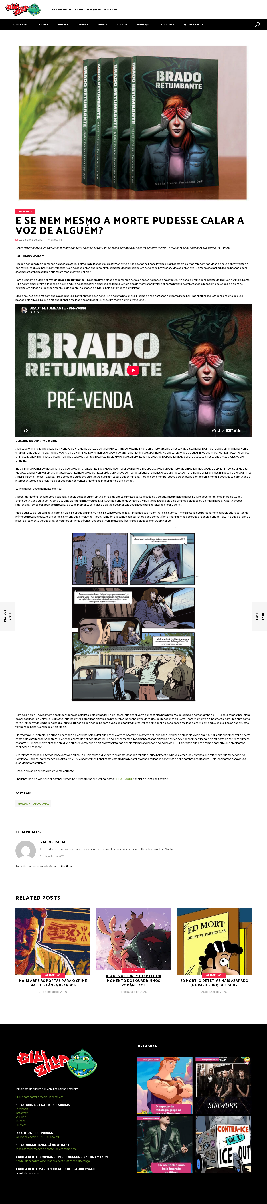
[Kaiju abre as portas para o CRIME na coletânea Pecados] (52, 965)
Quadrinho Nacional (33, 804)
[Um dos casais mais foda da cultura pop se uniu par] (223, 1144)
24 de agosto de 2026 (53, 991)
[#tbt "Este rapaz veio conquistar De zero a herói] (164, 1085)
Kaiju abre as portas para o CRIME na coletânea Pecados (53, 983)
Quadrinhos (25, 211)
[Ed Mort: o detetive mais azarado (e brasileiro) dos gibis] (214, 957)
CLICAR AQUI (123, 779)
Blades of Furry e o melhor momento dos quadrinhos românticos (133, 980)
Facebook (21, 1109)
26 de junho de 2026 (214, 991)
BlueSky (20, 1125)
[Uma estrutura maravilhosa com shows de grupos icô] (164, 1144)
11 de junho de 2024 (32, 239)
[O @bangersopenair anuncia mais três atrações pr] (223, 1085)
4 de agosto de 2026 (133, 991)
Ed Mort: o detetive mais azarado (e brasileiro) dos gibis (214, 983)
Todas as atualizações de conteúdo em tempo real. (46, 1149)
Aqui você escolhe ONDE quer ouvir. (37, 1137)
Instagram (21, 1113)
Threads (20, 1121)
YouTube (20, 1117)
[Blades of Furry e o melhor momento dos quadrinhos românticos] (133, 951)
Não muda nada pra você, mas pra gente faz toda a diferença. (52, 1161)
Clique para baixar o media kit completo (39, 1097)
